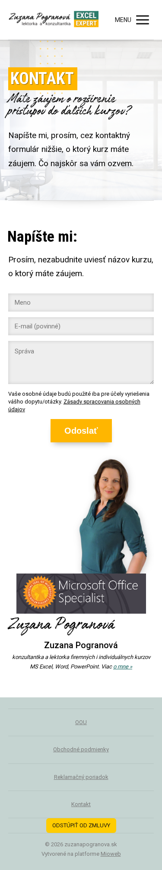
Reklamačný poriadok (81, 777)
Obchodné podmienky (81, 749)
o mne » (122, 666)
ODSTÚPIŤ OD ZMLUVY (81, 825)
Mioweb (111, 854)
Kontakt (81, 804)
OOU (81, 722)
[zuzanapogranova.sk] (53, 20)
